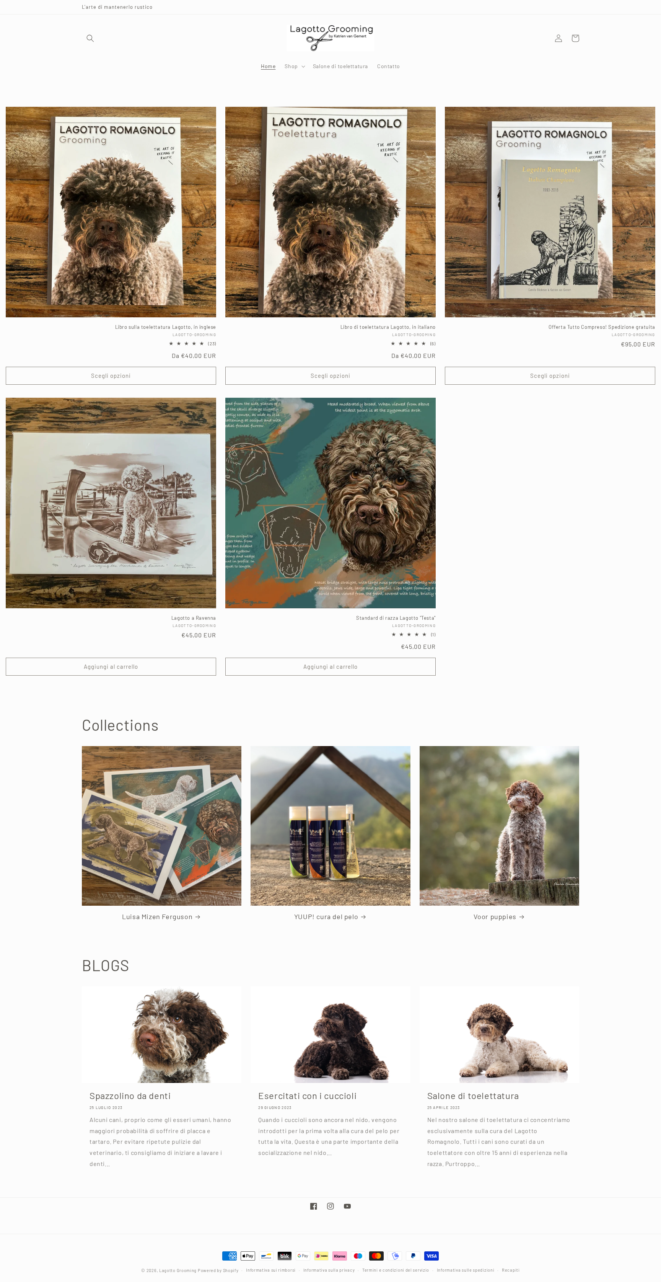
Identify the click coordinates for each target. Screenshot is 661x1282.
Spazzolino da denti (130, 1095)
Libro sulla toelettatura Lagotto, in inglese (165, 327)
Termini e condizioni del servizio (395, 1269)
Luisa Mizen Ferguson (157, 916)
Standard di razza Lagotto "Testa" (396, 618)
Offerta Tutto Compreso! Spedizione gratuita (602, 327)
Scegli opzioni (111, 375)
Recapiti (511, 1269)
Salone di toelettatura (473, 1095)
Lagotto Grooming (178, 1270)
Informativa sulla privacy (329, 1269)
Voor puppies (495, 916)
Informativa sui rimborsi (271, 1269)
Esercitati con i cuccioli (307, 1095)
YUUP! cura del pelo (326, 916)
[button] (90, 38)
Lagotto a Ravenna (193, 618)
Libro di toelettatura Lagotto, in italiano (388, 327)
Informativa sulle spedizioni (466, 1269)
